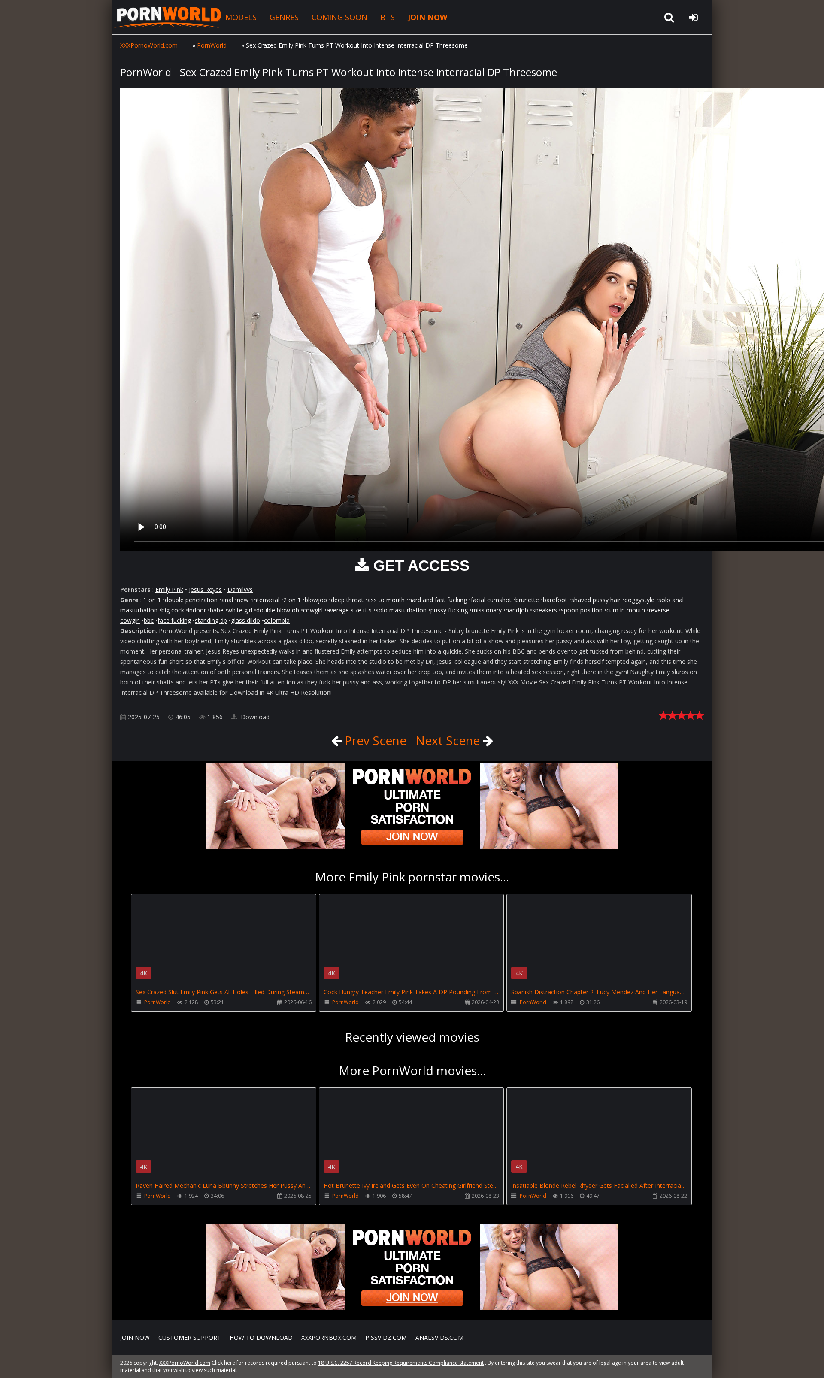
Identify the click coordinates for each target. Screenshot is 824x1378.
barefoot (555, 600)
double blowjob (277, 610)
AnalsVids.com (439, 1337)
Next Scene (449, 740)
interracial (265, 600)
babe (217, 610)
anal (227, 600)
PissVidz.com (386, 1337)
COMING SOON (339, 17)
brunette (527, 600)
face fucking (174, 620)
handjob (517, 610)
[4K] (223, 907)
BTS (387, 17)
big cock (172, 610)
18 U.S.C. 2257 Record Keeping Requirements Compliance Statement (401, 1362)
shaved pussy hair (596, 600)
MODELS (241, 17)
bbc (149, 620)
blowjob (316, 600)
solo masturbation (401, 610)
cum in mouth (625, 610)
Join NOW (135, 1337)
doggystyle (639, 600)
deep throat (347, 600)
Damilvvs (240, 589)
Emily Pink (169, 589)
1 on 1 (152, 600)
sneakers (544, 610)
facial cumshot (491, 600)
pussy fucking (449, 610)
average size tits (349, 610)
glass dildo (245, 620)
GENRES (284, 17)
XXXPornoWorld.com (167, 17)
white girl (239, 610)
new (242, 600)
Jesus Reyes (205, 589)
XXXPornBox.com (329, 1337)
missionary (487, 610)
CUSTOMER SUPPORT (189, 1337)
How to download (261, 1337)
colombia (277, 620)
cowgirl (313, 610)
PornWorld (157, 1002)
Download (254, 717)
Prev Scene (374, 740)
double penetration (191, 600)
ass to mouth (386, 600)
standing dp (211, 620)
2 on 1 (292, 600)
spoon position (582, 610)
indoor (197, 610)
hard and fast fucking (438, 600)
